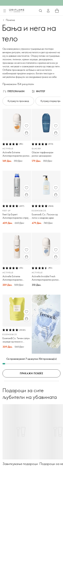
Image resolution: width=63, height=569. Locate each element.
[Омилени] (27, 126)
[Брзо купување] (27, 133)
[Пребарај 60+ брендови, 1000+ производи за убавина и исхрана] (40, 10)
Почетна (10, 20)
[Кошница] (56, 10)
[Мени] (5, 11)
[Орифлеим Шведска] (16, 10)
